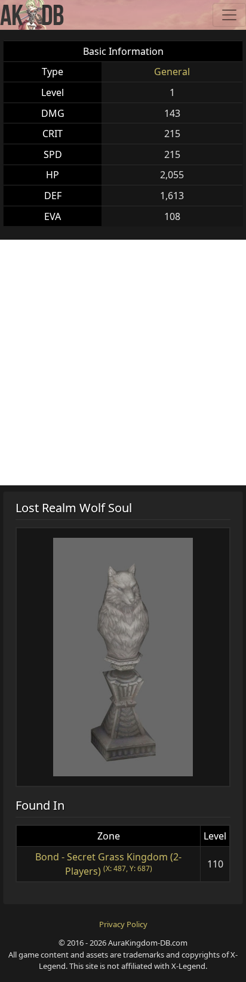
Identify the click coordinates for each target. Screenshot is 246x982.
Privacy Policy (123, 924)
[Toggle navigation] (229, 15)
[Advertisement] (123, 362)
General (172, 71)
